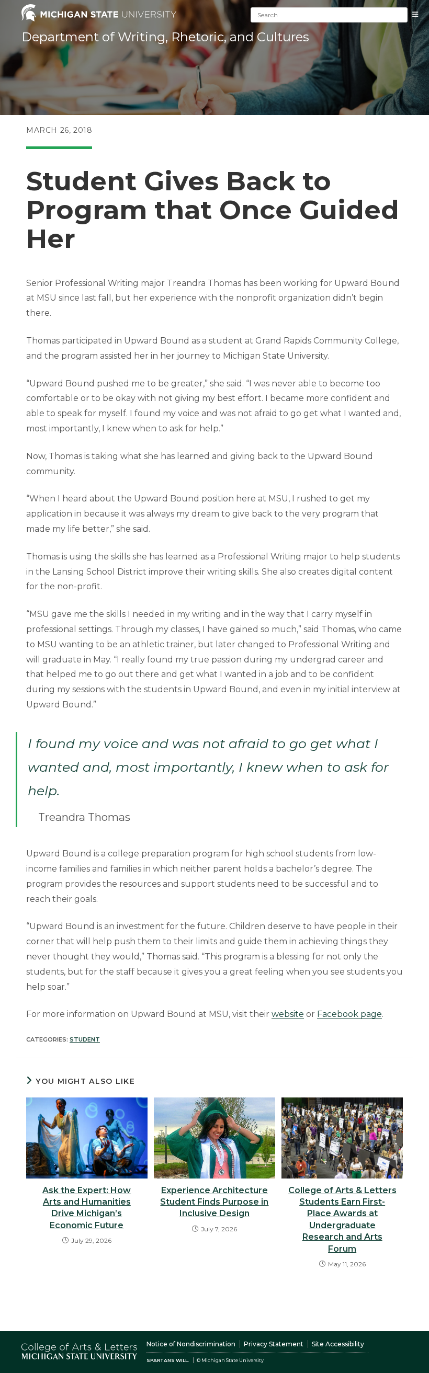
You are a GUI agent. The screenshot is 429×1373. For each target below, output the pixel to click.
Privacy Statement (273, 1344)
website (288, 1014)
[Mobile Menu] (418, 14)
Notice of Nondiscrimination (190, 1344)
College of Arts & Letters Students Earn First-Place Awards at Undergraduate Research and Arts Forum (342, 1219)
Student (85, 1039)
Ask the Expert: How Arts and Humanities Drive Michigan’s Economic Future (86, 1207)
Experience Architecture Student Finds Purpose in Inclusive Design (214, 1202)
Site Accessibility (338, 1344)
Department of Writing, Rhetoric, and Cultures (165, 36)
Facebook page (349, 1014)
